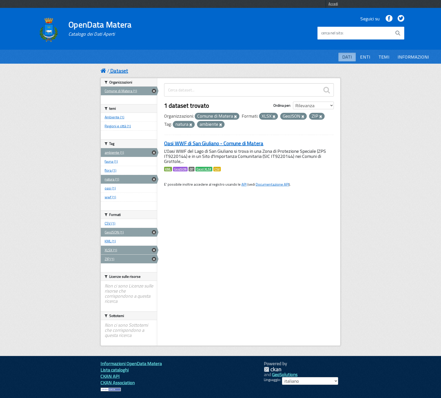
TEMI (383, 56)
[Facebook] (389, 18)
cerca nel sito (332, 33)
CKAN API (110, 376)
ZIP (191, 169)
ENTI (365, 56)
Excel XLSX (204, 169)
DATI (347, 56)
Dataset (119, 71)
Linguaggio (272, 379)
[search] (326, 90)
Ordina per (281, 105)
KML (168, 169)
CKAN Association (118, 382)
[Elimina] (235, 117)
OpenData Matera (100, 28)
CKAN (272, 369)
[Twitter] (401, 18)
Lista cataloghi (115, 369)
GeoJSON (180, 169)
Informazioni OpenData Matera (131, 363)
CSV (217, 169)
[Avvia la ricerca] (397, 33)
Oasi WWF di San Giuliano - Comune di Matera (213, 143)
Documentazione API (272, 184)
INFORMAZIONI (413, 56)
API (244, 184)
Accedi (333, 3)
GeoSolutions (285, 374)
